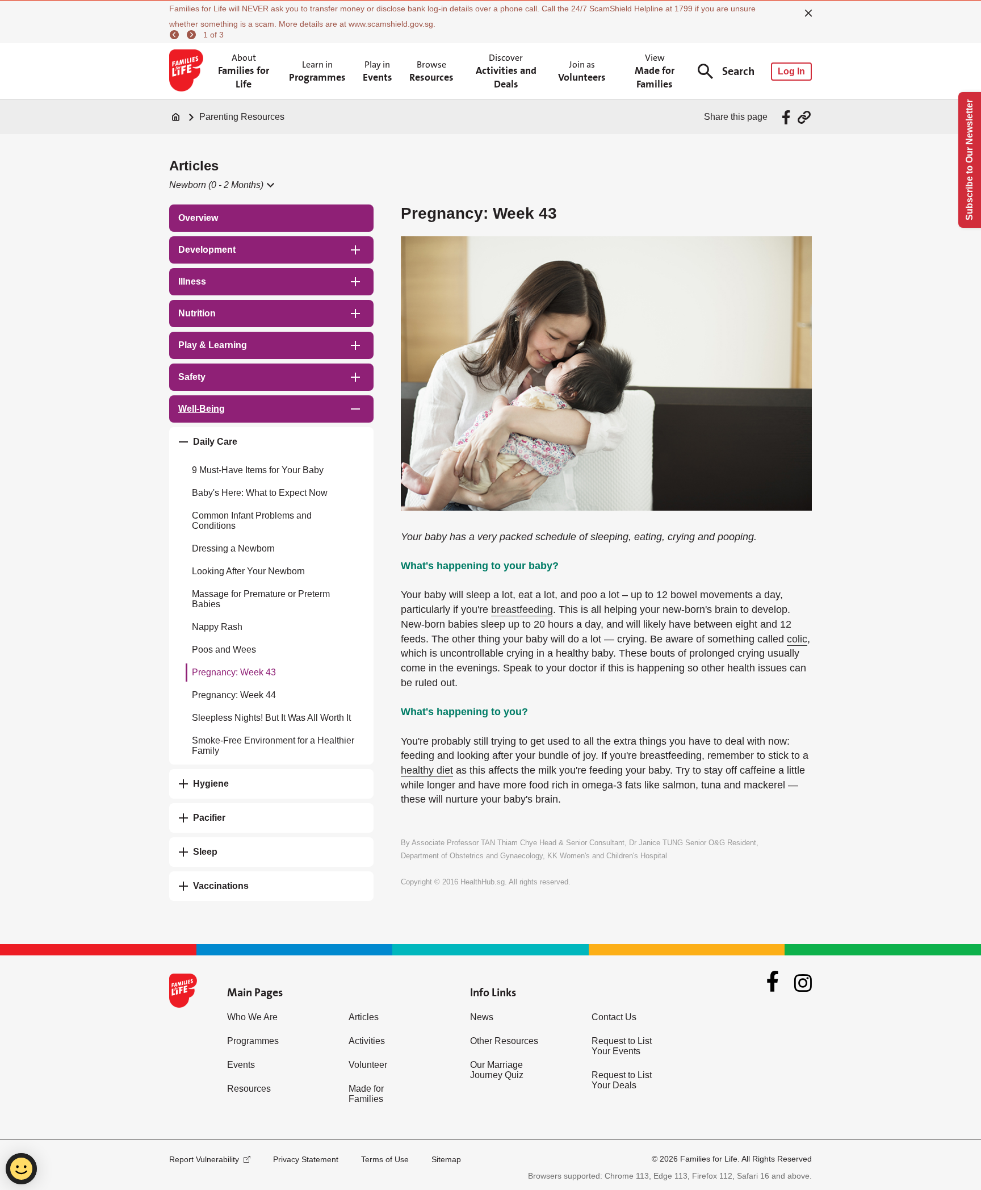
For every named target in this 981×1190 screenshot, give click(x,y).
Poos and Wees (224, 649)
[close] (808, 13)
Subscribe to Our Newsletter (969, 159)
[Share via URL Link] (804, 117)
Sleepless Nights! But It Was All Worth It (271, 718)
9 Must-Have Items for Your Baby (258, 470)
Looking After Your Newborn (248, 571)
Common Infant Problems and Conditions (252, 521)
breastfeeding (522, 609)
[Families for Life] (188, 71)
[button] (220, 185)
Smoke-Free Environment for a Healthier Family (273, 745)
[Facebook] (772, 983)
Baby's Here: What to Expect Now (260, 493)
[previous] (176, 34)
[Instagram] (803, 983)
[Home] (176, 117)
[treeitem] (271, 218)
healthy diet (427, 770)
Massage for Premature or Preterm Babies (261, 599)
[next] (193, 34)
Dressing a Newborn (233, 548)
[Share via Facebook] (787, 117)
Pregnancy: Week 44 (234, 695)
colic (797, 639)
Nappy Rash (217, 627)
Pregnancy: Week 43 (234, 672)
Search (738, 71)
